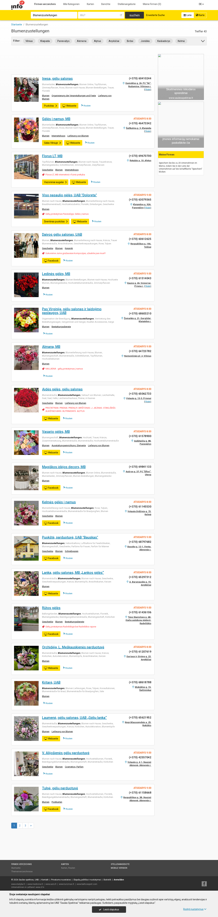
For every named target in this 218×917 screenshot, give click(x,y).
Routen (87, 105)
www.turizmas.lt (66, 884)
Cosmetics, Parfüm (74, 766)
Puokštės (49, 105)
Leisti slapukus (111, 909)
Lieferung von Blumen (78, 136)
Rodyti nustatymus (193, 909)
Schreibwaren (71, 551)
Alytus (97, 41)
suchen (134, 15)
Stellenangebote (127, 4)
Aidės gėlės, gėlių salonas (62, 389)
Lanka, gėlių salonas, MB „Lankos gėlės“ (73, 573)
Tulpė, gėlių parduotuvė (60, 788)
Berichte (105, 4)
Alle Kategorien (71, 4)
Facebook (53, 260)
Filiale (147, 89)
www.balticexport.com (87, 884)
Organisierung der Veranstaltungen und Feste (74, 95)
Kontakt (45, 880)
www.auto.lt (50, 884)
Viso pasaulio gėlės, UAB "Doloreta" (69, 195)
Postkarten (57, 802)
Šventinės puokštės (54, 221)
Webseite (71, 105)
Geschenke (47, 170)
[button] (203, 41)
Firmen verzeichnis (45, 4)
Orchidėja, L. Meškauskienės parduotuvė (73, 647)
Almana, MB (51, 347)
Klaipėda (45, 41)
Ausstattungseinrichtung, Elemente (69, 445)
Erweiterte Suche (155, 15)
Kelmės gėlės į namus (59, 502)
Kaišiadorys (163, 41)
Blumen (45, 95)
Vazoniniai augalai (54, 182)
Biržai (130, 41)
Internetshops (58, 136)
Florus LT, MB (52, 156)
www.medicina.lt (35, 884)
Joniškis (145, 41)
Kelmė (181, 41)
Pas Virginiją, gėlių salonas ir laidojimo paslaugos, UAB (72, 311)
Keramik (69, 248)
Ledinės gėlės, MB (56, 274)
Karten (90, 4)
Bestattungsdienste (61, 326)
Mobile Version (119, 868)
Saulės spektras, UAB (29, 880)
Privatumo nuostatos (61, 880)
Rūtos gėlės (51, 608)
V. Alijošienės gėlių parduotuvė (65, 753)
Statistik (107, 880)
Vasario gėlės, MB (56, 432)
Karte (201, 15)
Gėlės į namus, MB (56, 119)
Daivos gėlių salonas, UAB (62, 234)
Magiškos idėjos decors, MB (64, 467)
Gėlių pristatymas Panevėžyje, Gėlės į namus (67, 214)
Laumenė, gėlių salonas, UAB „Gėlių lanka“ (74, 718)
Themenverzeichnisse (22, 871)
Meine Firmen (152, 4)
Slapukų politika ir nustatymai (87, 880)
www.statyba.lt (18, 884)
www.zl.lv (40, 887)
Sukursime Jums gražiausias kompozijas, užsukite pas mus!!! (75, 253)
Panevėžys (63, 41)
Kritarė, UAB (51, 682)
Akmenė (81, 41)
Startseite (15, 868)
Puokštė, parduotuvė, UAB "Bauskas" (70, 537)
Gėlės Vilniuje (51, 142)
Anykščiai (114, 41)
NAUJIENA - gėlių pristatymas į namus (64, 368)
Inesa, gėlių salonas (57, 78)
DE (200, 4)
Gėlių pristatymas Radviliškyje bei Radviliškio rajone (70, 626)
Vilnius (29, 41)
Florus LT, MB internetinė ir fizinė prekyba (65, 174)
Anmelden (119, 880)
